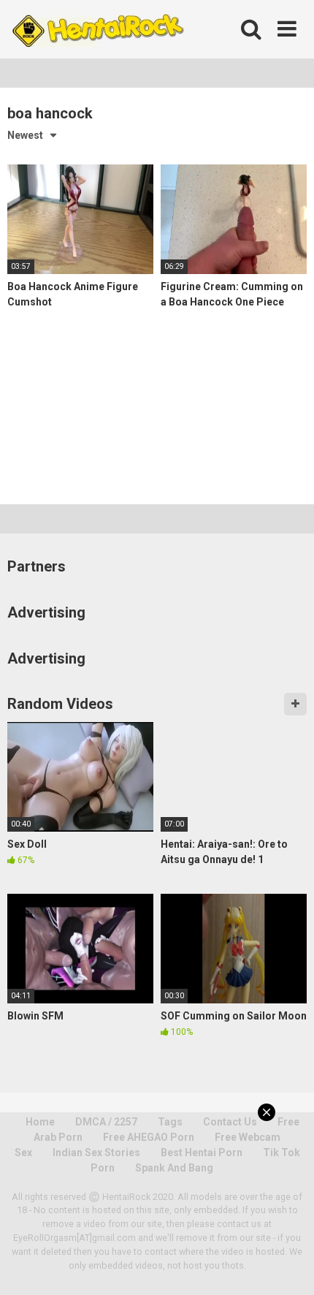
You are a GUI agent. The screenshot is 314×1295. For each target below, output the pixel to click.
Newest (25, 135)
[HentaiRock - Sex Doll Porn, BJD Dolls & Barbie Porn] (97, 29)
